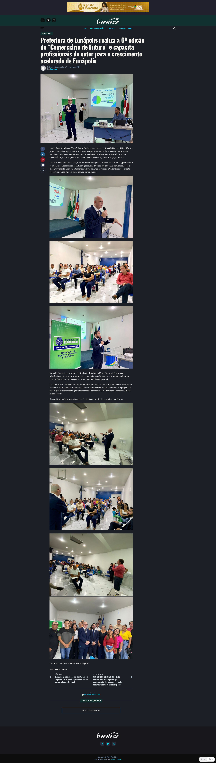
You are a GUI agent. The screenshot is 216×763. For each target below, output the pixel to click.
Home (85, 28)
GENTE (130, 28)
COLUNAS (122, 28)
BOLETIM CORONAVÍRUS (97, 28)
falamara (53, 69)
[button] (207, 759)
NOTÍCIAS (112, 28)
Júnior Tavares (116, 759)
